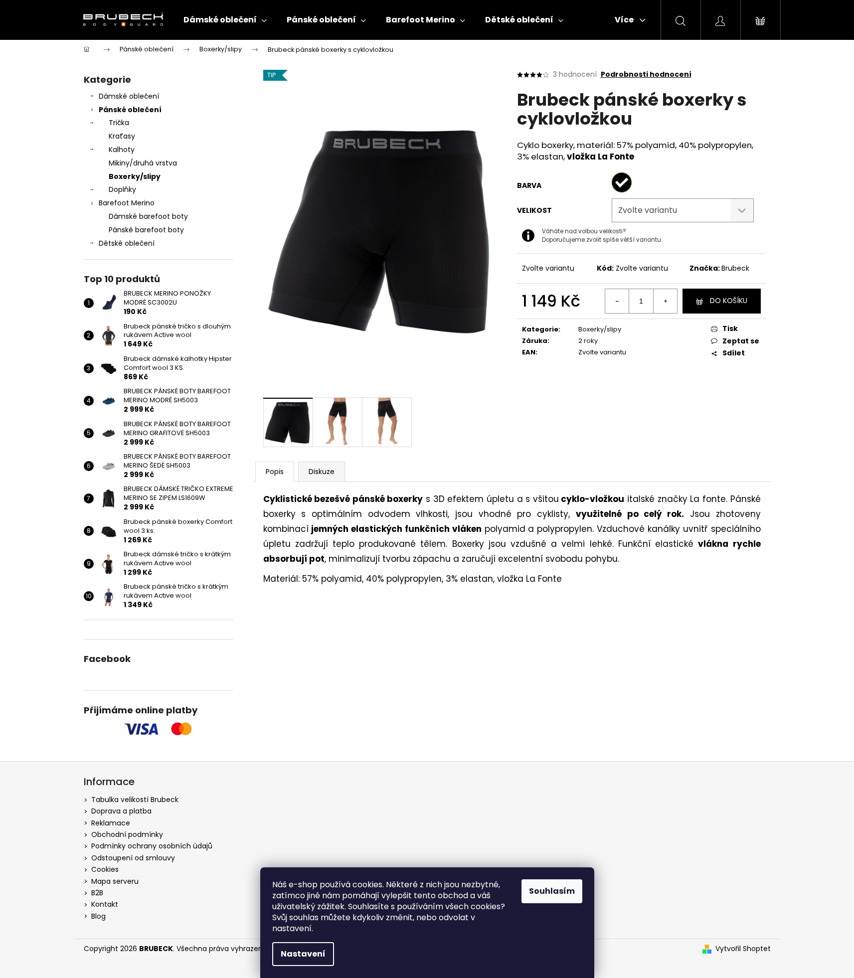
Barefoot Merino (127, 203)
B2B (97, 893)
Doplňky (122, 189)
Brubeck (735, 268)
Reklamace (110, 823)
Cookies (105, 869)
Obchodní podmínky (127, 834)
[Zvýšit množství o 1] (665, 301)
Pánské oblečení (130, 110)
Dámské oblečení (129, 96)
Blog (98, 916)
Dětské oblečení (127, 243)
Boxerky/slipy (135, 176)
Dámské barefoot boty (148, 216)
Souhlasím (552, 891)
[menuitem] (225, 20)
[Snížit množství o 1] (617, 301)
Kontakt (104, 904)
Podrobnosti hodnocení (646, 74)
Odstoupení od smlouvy (133, 858)
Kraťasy (122, 136)
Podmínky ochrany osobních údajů (151, 846)
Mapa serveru (115, 881)
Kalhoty (122, 150)
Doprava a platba (121, 811)
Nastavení (303, 954)
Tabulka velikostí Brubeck (134, 800)
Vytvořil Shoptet (743, 949)
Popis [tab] (275, 472)
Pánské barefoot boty (146, 230)
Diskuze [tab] (322, 472)
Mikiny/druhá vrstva (143, 163)
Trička (119, 123)
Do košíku (728, 301)
